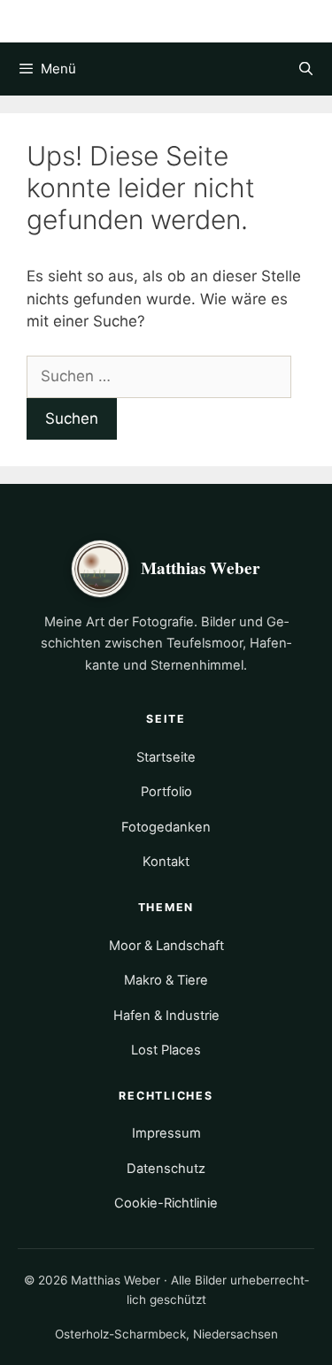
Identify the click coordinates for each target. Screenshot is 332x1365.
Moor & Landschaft (166, 946)
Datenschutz (166, 1169)
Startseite (166, 757)
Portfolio (166, 792)
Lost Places (166, 1050)
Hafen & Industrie (166, 1016)
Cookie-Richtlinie (166, 1203)
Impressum (166, 1133)
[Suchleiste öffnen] (306, 69)
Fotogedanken (166, 827)
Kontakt (166, 862)
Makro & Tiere (166, 980)
